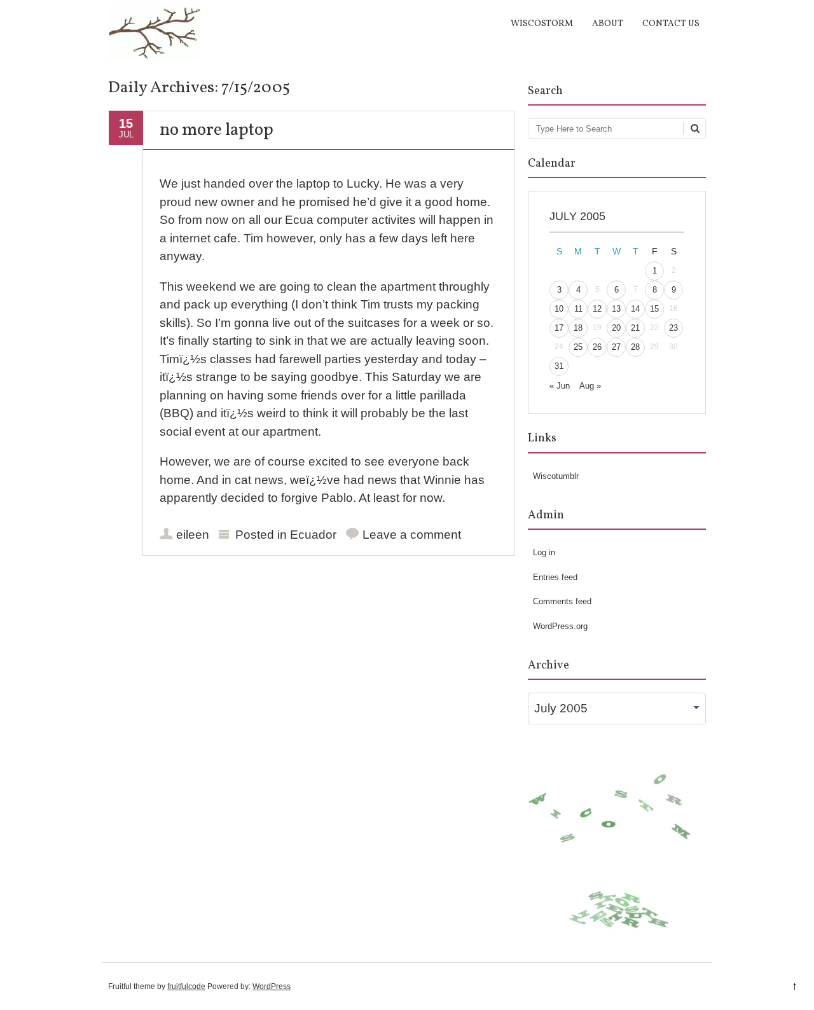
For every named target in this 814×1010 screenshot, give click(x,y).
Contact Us (671, 24)
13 (616, 309)
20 (616, 328)
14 (635, 309)
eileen (192, 534)
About (607, 24)
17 (559, 328)
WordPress (271, 986)
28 (635, 347)
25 (578, 347)
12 (597, 309)
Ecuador (313, 534)
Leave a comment (411, 534)
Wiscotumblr (556, 476)
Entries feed (555, 577)
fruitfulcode (186, 986)
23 (673, 328)
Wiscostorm (542, 24)
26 (597, 347)
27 (616, 347)
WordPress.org (560, 626)
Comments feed (562, 601)
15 (654, 309)
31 (559, 366)
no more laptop (216, 130)
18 (578, 328)
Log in (544, 552)
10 (559, 309)
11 (578, 309)
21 (635, 328)
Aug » (590, 386)
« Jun (559, 386)
